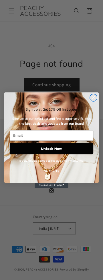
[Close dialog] (93, 97)
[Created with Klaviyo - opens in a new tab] (51, 185)
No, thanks (51, 170)
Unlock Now (51, 148)
